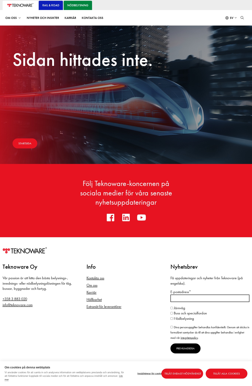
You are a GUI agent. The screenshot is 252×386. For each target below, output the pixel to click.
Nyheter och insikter (43, 18)
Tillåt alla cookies (226, 373)
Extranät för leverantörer (104, 306)
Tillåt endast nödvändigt (183, 373)
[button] (242, 17)
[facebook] (110, 217)
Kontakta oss (92, 18)
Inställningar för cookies (148, 373)
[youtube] (141, 217)
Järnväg (179, 308)
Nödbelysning (183, 318)
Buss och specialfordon (190, 313)
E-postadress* (180, 292)
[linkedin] (126, 217)
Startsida (24, 143)
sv (231, 18)
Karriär (70, 18)
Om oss (11, 18)
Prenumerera (185, 348)
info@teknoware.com (18, 305)
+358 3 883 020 (15, 299)
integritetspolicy (189, 338)
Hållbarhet (94, 299)
